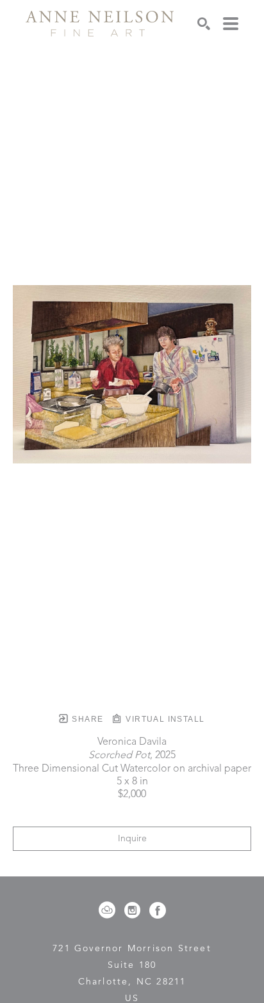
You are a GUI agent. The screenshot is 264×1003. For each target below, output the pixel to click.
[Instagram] (134, 910)
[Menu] (230, 23)
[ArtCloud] (109, 910)
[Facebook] (157, 910)
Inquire (132, 838)
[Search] (203, 23)
